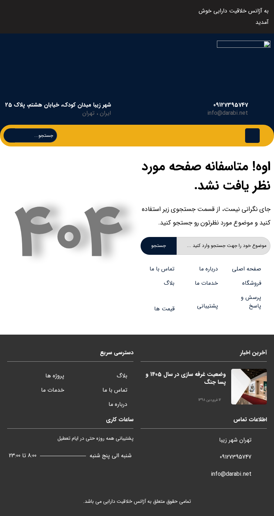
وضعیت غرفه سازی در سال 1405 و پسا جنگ (186, 378)
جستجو (158, 245)
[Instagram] (54, 17)
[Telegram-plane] (72, 17)
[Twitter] (89, 17)
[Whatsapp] (37, 17)
